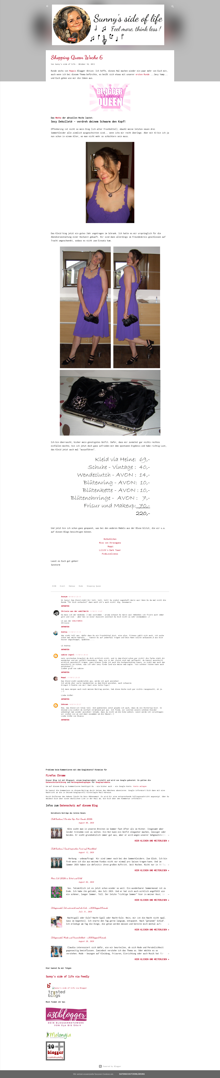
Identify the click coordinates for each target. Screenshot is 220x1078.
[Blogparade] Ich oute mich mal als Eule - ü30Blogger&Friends (79, 907)
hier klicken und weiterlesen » (152, 841)
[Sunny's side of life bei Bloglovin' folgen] (49, 988)
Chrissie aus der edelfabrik (75, 611)
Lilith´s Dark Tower (110, 550)
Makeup (72, 586)
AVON (54, 586)
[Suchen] (172, 7)
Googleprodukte (103, 782)
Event (62, 586)
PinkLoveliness (110, 554)
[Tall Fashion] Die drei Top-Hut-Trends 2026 (71, 819)
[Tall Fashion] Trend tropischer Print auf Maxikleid (73, 848)
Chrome (61, 775)
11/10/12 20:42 (81, 655)
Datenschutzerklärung (56, 782)
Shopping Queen (94, 586)
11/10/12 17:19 (74, 632)
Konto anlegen (140, 786)
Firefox (51, 775)
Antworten (65, 606)
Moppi (110, 546)
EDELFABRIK (77, 621)
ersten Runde (142, 74)
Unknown (64, 704)
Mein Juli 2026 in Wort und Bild (66, 878)
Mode (81, 586)
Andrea (64, 632)
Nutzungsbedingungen (81, 782)
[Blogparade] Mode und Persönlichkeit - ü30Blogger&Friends (78, 937)
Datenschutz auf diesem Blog (79, 805)
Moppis (73, 71)
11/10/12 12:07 (96, 611)
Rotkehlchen (110, 539)
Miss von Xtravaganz (110, 543)
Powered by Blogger (111, 1066)
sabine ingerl (67, 655)
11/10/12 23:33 (73, 677)
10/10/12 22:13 (74, 596)
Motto (59, 118)
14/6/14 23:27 (75, 704)
